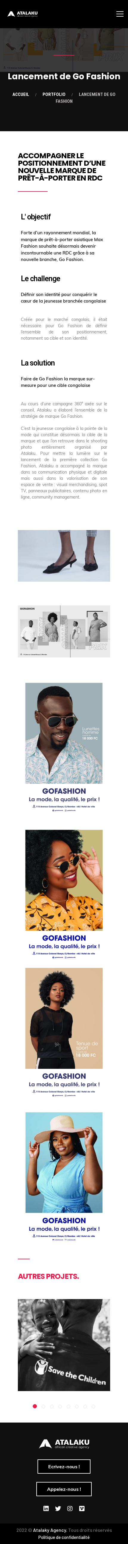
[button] (35, 1406)
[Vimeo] (82, 1509)
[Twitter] (58, 1509)
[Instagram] (70, 1509)
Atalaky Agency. (50, 1530)
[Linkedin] (46, 1509)
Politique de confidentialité (64, 1537)
